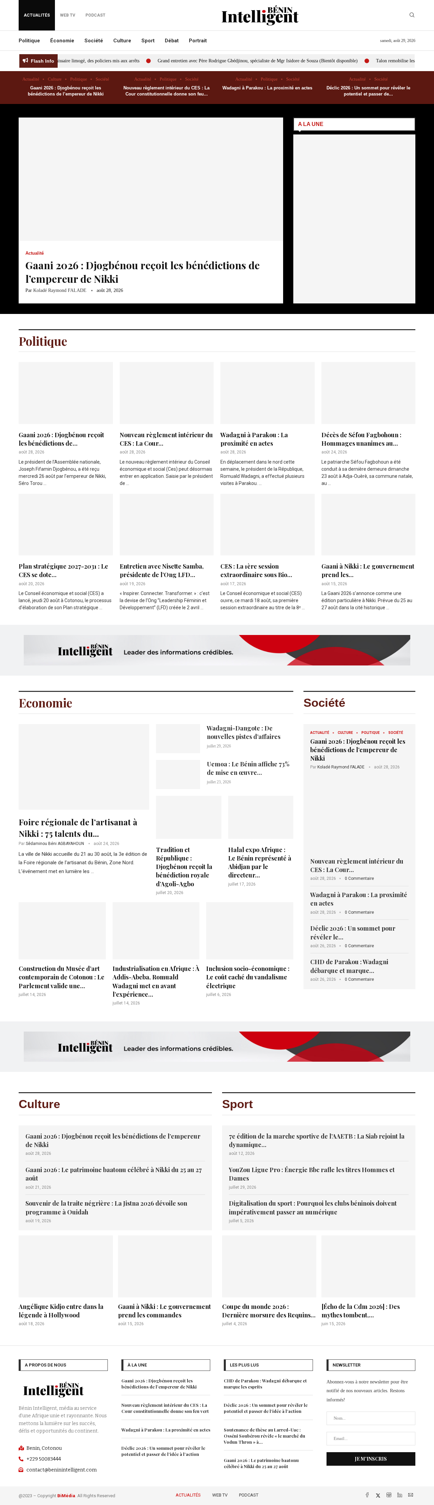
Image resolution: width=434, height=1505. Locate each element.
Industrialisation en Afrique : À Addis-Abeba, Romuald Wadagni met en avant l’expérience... (156, 981)
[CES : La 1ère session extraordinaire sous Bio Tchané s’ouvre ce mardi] (267, 552)
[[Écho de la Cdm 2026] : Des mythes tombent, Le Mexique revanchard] (368, 1281)
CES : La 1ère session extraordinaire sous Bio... (256, 570)
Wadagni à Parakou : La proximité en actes (267, 87)
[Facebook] (367, 1495)
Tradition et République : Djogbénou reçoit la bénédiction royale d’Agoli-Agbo (184, 867)
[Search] (412, 15)
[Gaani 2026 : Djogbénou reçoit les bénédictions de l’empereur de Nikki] (151, 210)
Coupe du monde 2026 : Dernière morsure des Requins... (269, 1310)
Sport (148, 41)
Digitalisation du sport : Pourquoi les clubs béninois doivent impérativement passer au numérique (313, 1207)
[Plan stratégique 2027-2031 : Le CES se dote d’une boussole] (66, 552)
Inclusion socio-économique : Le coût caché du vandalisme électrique (248, 977)
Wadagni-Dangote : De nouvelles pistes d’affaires (243, 732)
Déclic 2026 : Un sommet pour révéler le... (352, 932)
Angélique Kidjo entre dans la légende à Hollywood (61, 1310)
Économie (62, 41)
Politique (29, 41)
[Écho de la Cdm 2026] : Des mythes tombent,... (360, 1310)
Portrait (198, 41)
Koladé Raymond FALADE (59, 290)
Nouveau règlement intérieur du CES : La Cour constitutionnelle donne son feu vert (165, 1408)
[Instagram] (389, 1495)
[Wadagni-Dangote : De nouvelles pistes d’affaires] (178, 738)
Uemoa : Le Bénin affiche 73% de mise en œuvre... (248, 768)
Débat (172, 41)
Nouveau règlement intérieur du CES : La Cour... (356, 865)
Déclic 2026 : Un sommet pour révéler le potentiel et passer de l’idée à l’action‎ (163, 1451)
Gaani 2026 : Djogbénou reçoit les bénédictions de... (61, 439)
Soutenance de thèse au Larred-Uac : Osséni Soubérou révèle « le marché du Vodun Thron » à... (264, 1436)
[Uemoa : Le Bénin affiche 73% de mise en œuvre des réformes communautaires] (178, 774)
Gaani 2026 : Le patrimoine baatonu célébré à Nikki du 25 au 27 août (113, 1174)
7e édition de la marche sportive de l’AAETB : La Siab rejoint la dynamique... (317, 1140)
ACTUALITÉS (37, 15)
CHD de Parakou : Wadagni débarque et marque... (349, 966)
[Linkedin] (400, 1495)
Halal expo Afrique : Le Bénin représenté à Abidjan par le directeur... (259, 862)
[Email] (410, 1495)
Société (93, 41)
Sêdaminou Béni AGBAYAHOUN (55, 843)
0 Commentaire (359, 878)
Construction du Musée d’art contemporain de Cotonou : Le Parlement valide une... (61, 977)
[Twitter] (378, 1495)
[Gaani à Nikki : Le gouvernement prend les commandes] (368, 552)
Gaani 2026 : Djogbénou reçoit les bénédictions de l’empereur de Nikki (357, 749)
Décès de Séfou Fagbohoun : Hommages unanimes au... (361, 439)
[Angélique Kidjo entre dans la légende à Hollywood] (66, 1281)
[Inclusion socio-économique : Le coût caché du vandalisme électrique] (249, 949)
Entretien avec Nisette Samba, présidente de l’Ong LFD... (162, 570)
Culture (122, 41)
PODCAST (248, 1495)
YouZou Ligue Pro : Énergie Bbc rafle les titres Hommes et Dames (312, 1174)
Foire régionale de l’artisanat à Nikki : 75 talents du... (78, 828)
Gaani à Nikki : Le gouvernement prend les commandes (164, 1310)
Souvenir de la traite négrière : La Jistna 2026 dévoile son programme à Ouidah (106, 1207)
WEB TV (220, 1495)
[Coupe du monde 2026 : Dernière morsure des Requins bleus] (269, 1281)
